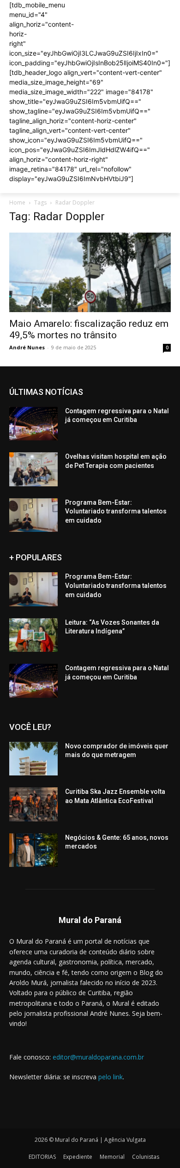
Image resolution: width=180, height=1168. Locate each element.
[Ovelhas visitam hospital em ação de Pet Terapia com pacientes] (33, 469)
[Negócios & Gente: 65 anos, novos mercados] (33, 850)
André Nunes (27, 347)
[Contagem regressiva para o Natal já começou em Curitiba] (33, 424)
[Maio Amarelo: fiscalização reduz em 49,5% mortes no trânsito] (90, 272)
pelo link (110, 1076)
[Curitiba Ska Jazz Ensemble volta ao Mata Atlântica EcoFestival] (33, 804)
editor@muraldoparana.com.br (98, 1057)
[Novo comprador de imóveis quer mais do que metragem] (33, 759)
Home (17, 202)
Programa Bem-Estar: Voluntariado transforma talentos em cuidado (116, 511)
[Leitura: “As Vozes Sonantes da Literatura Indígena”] (33, 635)
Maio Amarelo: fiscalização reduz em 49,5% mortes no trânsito (88, 329)
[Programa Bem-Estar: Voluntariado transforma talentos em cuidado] (33, 515)
